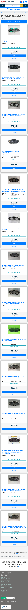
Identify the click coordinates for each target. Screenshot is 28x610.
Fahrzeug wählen (14, 21)
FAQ (19, 566)
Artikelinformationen (14, 47)
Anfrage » (18, 553)
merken (14, 58)
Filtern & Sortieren (14, 9)
